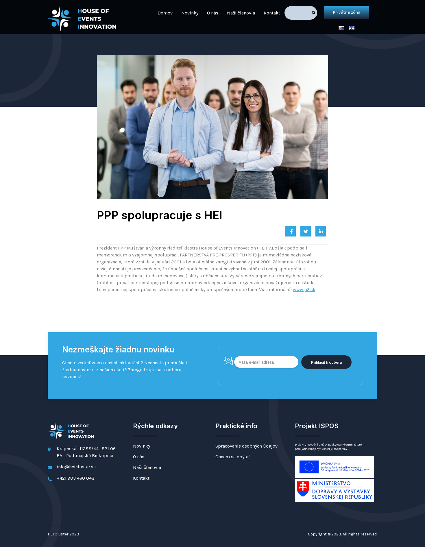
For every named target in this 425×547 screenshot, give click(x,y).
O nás (212, 13)
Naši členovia (241, 13)
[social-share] (290, 231)
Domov (165, 13)
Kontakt (272, 13)
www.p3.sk (304, 289)
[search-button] (314, 13)
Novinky (189, 13)
